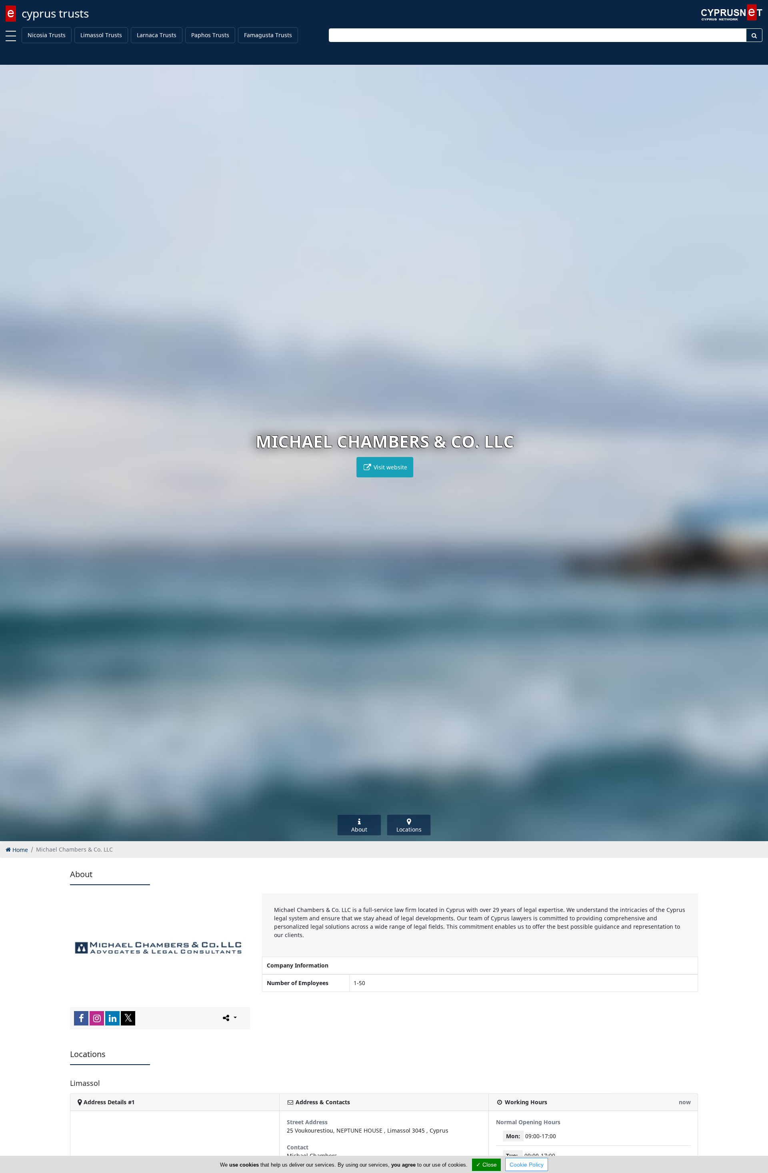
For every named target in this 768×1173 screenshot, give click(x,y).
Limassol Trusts (101, 35)
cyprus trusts (55, 13)
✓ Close (486, 1164)
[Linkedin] (112, 1018)
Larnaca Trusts (156, 35)
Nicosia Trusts (47, 35)
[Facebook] (81, 1018)
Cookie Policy (527, 1164)
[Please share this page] (229, 1018)
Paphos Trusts (210, 35)
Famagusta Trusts (268, 35)
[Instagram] (97, 1018)
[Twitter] (128, 1018)
